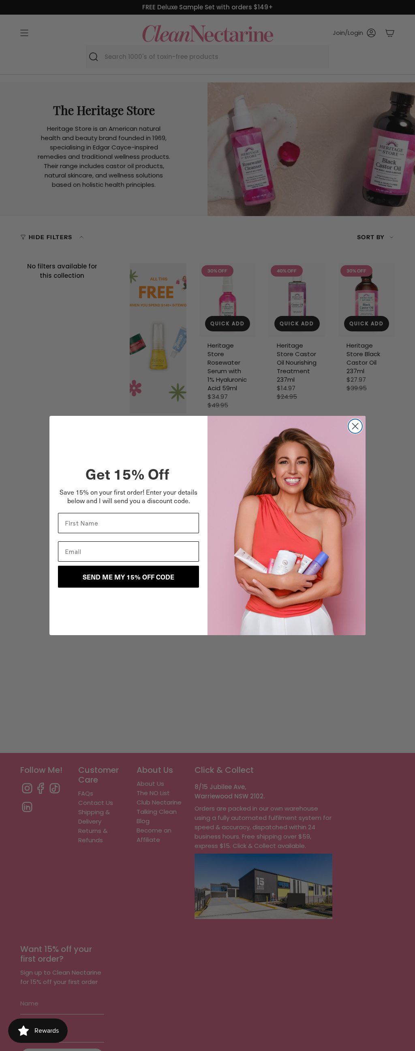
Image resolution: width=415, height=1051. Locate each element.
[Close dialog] (355, 426)
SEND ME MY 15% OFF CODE (128, 576)
